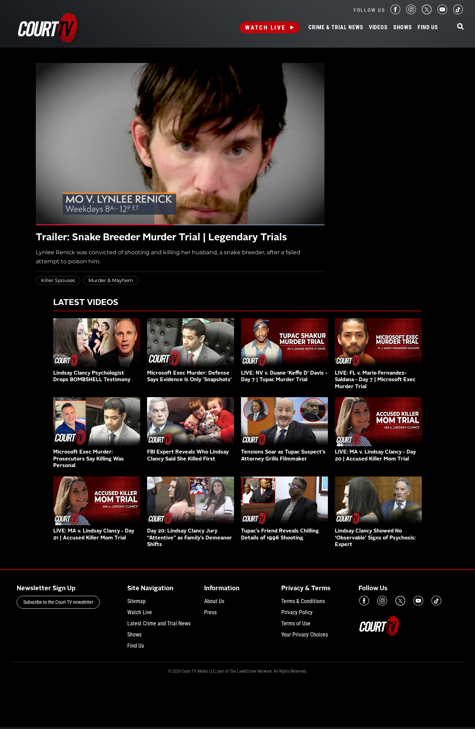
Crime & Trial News (335, 27)
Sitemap (136, 601)
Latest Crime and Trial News (159, 623)
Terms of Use (296, 623)
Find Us (428, 27)
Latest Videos (85, 303)
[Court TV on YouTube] (442, 12)
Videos (378, 27)
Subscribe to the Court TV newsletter (58, 602)
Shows (402, 27)
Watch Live (265, 27)
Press (210, 612)
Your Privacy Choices (304, 634)
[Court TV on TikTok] (458, 12)
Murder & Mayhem (110, 280)
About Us (214, 601)
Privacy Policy (297, 612)
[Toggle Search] (460, 27)
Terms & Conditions (303, 601)
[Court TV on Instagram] (411, 12)
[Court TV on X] (427, 12)
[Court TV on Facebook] (395, 12)
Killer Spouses (58, 280)
